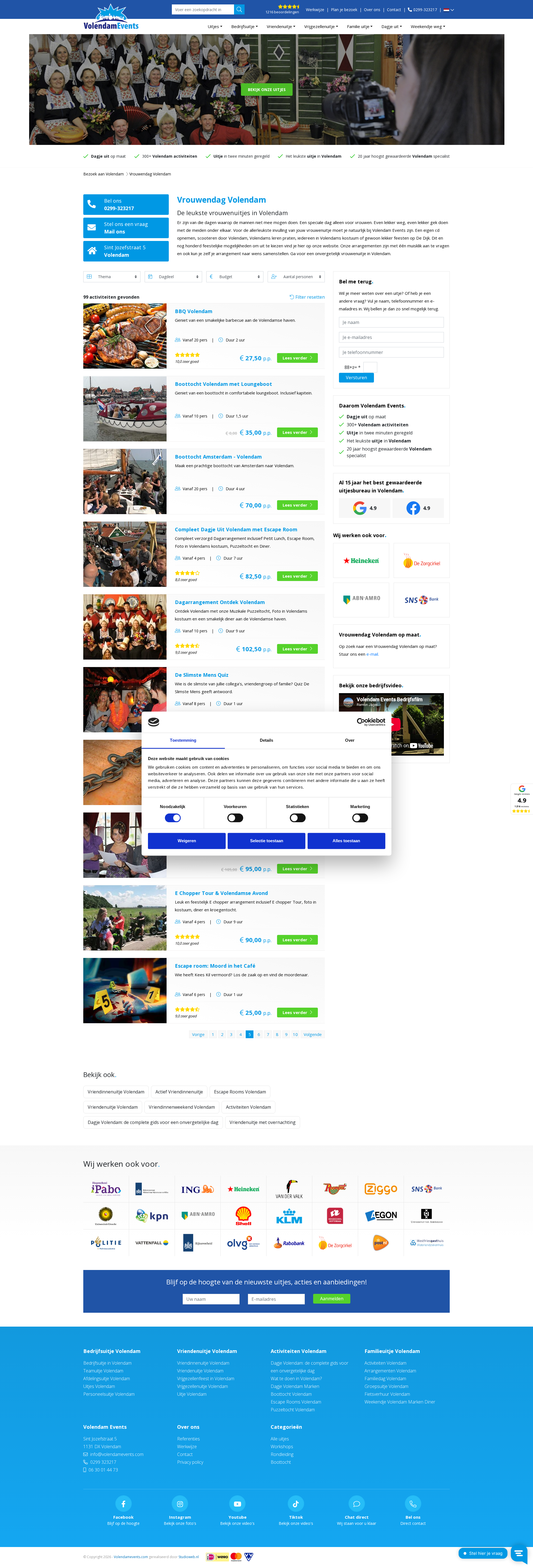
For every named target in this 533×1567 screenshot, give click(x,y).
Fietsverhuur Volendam (387, 1394)
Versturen (356, 377)
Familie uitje (358, 26)
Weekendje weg (426, 26)
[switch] (235, 817)
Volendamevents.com (131, 1557)
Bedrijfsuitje (243, 26)
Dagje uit (390, 26)
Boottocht (281, 1462)
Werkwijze (315, 9)
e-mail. (372, 654)
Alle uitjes (280, 1439)
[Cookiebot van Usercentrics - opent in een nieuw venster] (361, 722)
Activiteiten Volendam (248, 1107)
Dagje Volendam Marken (295, 1386)
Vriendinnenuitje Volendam (116, 1092)
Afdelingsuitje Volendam (106, 1378)
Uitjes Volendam (99, 1386)
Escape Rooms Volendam (240, 1092)
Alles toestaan (346, 841)
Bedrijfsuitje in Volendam (107, 1363)
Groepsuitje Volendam (386, 1386)
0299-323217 (425, 9)
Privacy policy (190, 1462)
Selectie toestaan (266, 841)
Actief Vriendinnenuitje (179, 1092)
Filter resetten (309, 297)
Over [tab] (350, 740)
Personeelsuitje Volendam (109, 1394)
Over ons (372, 9)
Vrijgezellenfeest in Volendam (205, 1378)
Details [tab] (266, 740)
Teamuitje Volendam (103, 1371)
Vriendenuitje (279, 26)
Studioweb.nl (188, 1557)
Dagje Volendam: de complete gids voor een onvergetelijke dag (153, 1122)
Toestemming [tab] (183, 740)
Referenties (188, 1439)
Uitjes (213, 26)
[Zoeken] (239, 9)
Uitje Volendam (192, 1394)
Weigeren (187, 841)
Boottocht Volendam (291, 1394)
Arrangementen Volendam (390, 1371)
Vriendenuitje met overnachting (263, 1122)
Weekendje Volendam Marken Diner (399, 1402)
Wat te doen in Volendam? (296, 1378)
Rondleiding (282, 1454)
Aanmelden (331, 1299)
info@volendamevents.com (116, 1454)
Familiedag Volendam (385, 1378)
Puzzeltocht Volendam (293, 1410)
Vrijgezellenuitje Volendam (202, 1386)
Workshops (282, 1446)
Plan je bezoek (344, 9)
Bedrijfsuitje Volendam (111, 1351)
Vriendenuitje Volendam (113, 1107)
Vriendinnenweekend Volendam (182, 1107)
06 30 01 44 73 (102, 1470)
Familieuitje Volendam (392, 1351)
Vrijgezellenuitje (319, 26)
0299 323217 (102, 1462)
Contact (394, 9)
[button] (449, 10)
